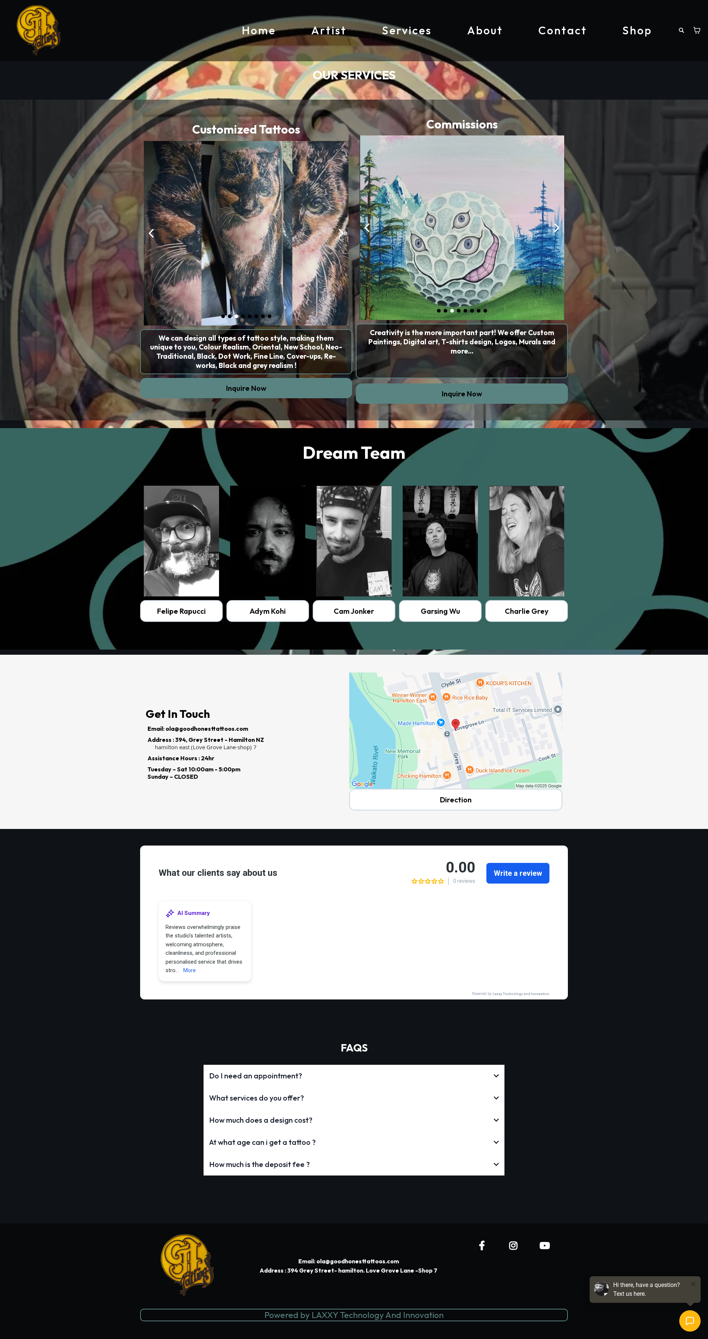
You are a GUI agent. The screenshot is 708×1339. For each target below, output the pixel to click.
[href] (455, 730)
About (485, 30)
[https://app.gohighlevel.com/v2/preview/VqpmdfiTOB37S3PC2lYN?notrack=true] (440, 541)
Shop (637, 30)
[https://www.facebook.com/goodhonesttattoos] (484, 1246)
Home (259, 30)
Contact (562, 30)
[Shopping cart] (697, 30)
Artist (329, 30)
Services (407, 30)
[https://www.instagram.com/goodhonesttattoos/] (515, 1246)
